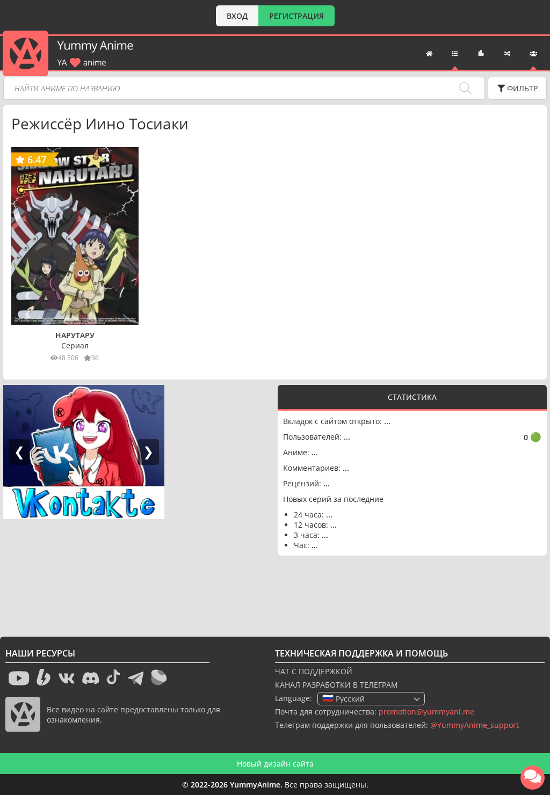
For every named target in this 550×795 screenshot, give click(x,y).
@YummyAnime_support (474, 725)
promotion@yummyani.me (426, 711)
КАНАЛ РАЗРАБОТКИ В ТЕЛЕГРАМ (336, 685)
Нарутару (75, 335)
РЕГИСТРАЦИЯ (296, 16)
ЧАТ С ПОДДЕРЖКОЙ (313, 671)
